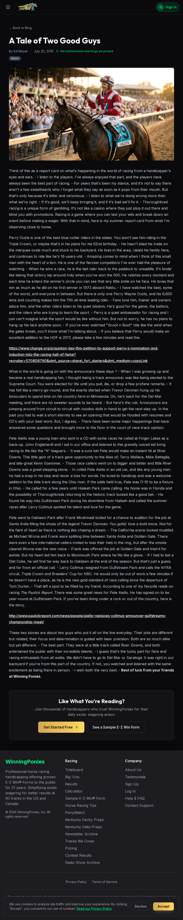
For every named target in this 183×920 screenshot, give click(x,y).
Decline (141, 906)
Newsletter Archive (81, 834)
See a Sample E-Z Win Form (116, 727)
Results (71, 784)
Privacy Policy (76, 882)
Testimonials (135, 777)
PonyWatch (75, 812)
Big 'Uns (72, 777)
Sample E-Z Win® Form (85, 798)
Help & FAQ (135, 798)
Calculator (74, 791)
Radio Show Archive (82, 862)
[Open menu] (8, 7)
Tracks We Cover (80, 841)
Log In (130, 791)
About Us (133, 770)
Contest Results (78, 855)
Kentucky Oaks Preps (83, 827)
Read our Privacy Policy (94, 908)
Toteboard (74, 770)
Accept (163, 906)
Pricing (71, 848)
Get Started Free (58, 727)
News (15, 58)
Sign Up (132, 784)
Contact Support (139, 805)
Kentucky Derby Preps (84, 819)
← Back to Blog (20, 28)
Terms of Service (104, 882)
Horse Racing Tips (80, 805)
